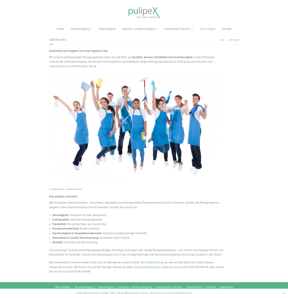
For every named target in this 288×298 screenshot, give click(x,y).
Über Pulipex (207, 28)
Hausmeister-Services (177, 28)
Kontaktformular (151, 267)
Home (60, 28)
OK (195, 293)
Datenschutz (194, 287)
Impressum (226, 287)
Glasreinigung (107, 28)
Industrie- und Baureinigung (138, 28)
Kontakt (227, 28)
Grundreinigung (80, 28)
